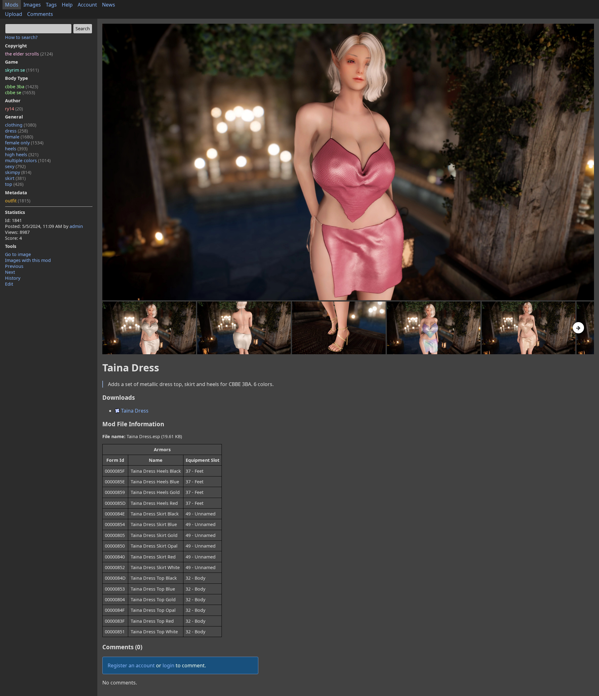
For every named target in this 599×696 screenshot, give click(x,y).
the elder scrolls (29, 54)
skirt (15, 178)
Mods (11, 4)
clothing (20, 125)
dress (16, 131)
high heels (21, 154)
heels (16, 149)
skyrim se (22, 70)
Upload (13, 14)
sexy (15, 166)
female (19, 137)
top (14, 184)
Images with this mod (28, 260)
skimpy (18, 172)
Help (67, 4)
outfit (17, 201)
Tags (51, 4)
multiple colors (28, 160)
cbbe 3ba (21, 86)
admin (76, 226)
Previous (14, 266)
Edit (9, 284)
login (168, 665)
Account (87, 4)
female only (24, 143)
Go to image (18, 254)
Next (10, 272)
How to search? (21, 37)
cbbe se (20, 92)
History (12, 278)
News (108, 4)
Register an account (131, 665)
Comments (40, 14)
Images (32, 4)
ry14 (14, 109)
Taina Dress (134, 410)
